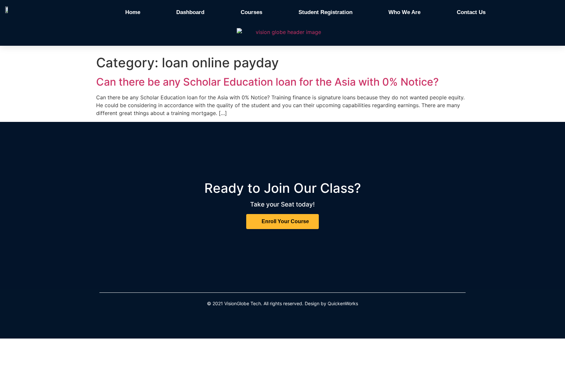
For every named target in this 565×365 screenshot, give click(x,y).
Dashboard (190, 12)
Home (132, 12)
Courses (251, 12)
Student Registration (325, 12)
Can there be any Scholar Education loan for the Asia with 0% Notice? (267, 81)
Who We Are (404, 12)
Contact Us (471, 12)
